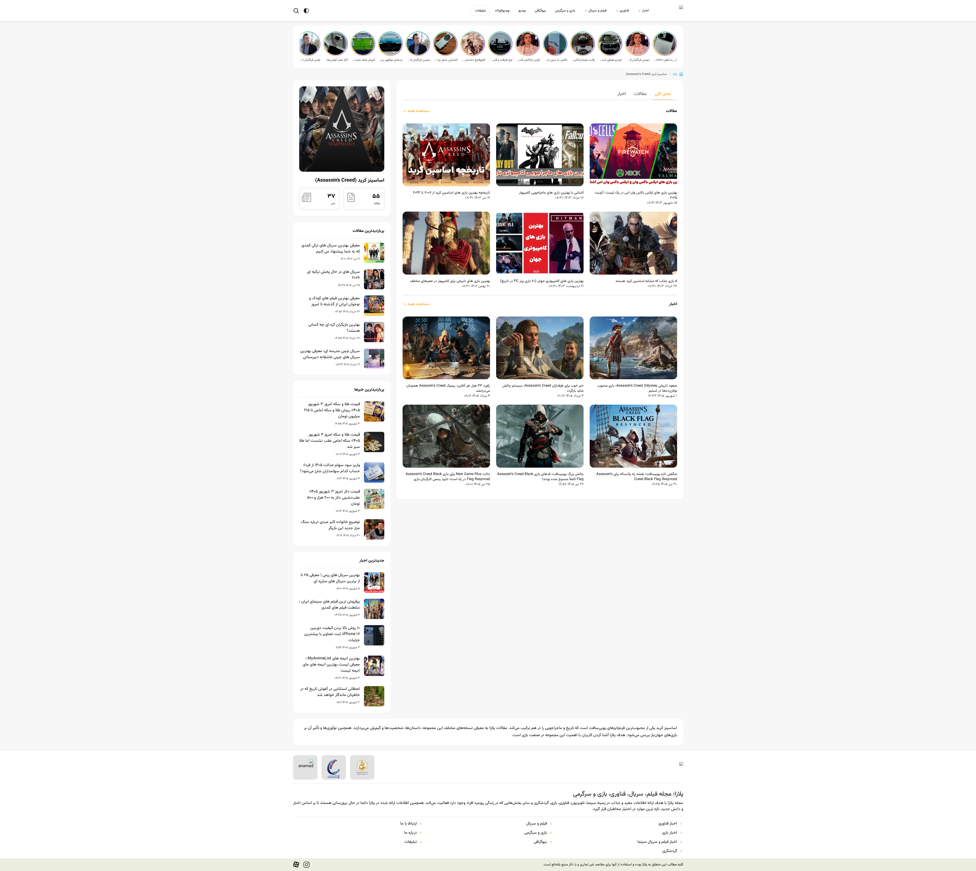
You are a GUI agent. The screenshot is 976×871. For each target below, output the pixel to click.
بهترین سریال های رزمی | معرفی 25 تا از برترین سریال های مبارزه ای (330, 578)
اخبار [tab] (621, 94)
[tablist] (540, 95)
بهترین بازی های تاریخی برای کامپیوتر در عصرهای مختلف (450, 281)
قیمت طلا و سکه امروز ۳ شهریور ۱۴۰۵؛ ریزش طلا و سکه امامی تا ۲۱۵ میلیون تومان (332, 410)
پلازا (675, 74)
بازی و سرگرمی (565, 10)
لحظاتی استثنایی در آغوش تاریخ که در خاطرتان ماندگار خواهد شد (330, 692)
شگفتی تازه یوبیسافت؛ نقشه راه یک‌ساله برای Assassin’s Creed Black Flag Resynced (636, 477)
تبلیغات (480, 10)
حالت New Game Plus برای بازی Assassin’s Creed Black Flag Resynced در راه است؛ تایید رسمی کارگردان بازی (448, 477)
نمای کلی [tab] (663, 94)
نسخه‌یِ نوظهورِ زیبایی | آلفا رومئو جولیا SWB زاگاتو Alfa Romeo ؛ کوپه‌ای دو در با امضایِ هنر (391, 60)
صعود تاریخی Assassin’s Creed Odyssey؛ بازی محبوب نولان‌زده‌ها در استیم (637, 388)
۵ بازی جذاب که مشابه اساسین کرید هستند (646, 281)
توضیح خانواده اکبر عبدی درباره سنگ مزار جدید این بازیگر (330, 525)
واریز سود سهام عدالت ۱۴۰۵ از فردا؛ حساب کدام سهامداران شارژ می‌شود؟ (330, 468)
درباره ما (410, 833)
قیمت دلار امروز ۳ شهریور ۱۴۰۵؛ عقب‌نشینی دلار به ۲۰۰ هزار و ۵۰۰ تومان (333, 498)
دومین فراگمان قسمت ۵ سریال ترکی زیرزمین (638, 60)
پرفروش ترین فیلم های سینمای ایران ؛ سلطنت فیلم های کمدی (329, 605)
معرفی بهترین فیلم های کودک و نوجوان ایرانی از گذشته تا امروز (334, 301)
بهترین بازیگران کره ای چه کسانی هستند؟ (334, 328)
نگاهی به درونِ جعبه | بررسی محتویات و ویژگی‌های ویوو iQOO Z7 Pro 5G (555, 60)
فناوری (624, 10)
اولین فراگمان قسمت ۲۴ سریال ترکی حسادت (308, 60)
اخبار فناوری (668, 824)
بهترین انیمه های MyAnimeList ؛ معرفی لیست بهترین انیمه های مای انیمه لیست (331, 665)
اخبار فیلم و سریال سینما (657, 842)
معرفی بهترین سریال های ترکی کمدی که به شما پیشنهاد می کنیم (330, 249)
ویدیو (522, 10)
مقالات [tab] (640, 94)
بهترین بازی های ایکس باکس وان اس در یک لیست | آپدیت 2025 (636, 195)
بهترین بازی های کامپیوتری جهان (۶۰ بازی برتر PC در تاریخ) (542, 281)
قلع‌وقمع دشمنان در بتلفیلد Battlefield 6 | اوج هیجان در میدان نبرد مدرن (473, 60)
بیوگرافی (540, 10)
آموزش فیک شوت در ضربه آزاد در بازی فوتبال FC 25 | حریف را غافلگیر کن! (363, 60)
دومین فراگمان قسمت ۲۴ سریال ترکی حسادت (418, 60)
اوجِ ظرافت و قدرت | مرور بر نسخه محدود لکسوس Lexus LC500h (500, 60)
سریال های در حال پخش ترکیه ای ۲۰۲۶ (333, 275)
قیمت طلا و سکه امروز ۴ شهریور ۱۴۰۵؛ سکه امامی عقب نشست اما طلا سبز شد (329, 441)
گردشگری (669, 851)
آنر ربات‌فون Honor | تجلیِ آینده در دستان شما (665, 60)
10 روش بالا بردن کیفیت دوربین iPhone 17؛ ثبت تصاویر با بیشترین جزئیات (332, 634)
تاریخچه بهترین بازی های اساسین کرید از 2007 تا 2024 (451, 192)
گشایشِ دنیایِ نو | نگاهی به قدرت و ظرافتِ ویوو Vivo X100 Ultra (446, 60)
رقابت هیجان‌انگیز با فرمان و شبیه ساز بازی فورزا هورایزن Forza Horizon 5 (583, 60)
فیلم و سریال (597, 10)
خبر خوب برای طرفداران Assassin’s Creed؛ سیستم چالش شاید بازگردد (543, 388)
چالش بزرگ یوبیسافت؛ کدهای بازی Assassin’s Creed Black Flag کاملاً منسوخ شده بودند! (540, 477)
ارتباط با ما (408, 824)
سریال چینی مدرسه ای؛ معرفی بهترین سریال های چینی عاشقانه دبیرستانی (330, 354)
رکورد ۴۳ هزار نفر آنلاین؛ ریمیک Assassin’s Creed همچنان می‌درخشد (448, 388)
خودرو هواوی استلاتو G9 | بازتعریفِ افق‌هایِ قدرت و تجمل (610, 60)
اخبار (645, 10)
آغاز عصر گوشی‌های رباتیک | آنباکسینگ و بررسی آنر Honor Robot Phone (336, 60)
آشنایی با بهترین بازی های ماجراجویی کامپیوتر (551, 192)
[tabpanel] (540, 297)
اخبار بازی (669, 833)
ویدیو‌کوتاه (502, 10)
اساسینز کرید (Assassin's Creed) (646, 74)
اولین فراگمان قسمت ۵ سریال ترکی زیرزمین (528, 60)
